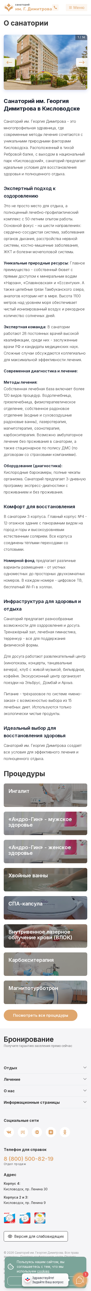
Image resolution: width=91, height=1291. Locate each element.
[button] (45, 62)
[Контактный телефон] (55, 7)
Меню (78, 7)
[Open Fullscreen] (83, 85)
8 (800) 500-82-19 (28, 1159)
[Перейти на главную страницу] (28, 7)
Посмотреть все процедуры (40, 1015)
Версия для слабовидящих (39, 1236)
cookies (43, 1271)
